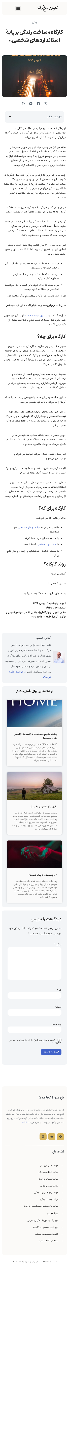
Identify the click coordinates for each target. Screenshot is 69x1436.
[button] (18, 8)
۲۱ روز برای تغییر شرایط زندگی (43, 806)
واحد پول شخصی (46, 545)
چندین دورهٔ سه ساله (36, 316)
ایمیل (58, 1007)
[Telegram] (60, 1136)
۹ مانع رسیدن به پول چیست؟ (42, 875)
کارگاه (34, 23)
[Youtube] (51, 1136)
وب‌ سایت (56, 1024)
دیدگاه (57, 944)
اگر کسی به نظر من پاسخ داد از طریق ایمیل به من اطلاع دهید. (35, 1041)
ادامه (24, 1122)
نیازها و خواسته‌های (29, 528)
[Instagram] (43, 1136)
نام (59, 990)
